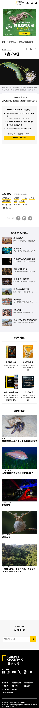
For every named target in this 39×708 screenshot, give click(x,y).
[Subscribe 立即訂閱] (33, 639)
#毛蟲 (25, 205)
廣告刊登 (15, 686)
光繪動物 (6, 505)
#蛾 (15, 201)
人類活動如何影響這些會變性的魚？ (17, 473)
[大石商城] (36, 3)
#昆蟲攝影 (6, 201)
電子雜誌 (10, 42)
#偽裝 (22, 201)
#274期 (17, 205)
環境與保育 (28, 42)
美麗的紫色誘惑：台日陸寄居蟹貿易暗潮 (19, 441)
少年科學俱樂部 (8, 692)
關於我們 (5, 683)
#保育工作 (6, 205)
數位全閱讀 (6, 689)
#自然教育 (6, 208)
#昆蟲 (24, 198)
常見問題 (5, 686)
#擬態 (32, 198)
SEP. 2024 (19, 42)
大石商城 (15, 689)
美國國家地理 (16, 683)
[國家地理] (19, 4)
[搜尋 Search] (32, 3)
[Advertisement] (19, 170)
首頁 (4, 42)
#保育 (16, 198)
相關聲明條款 (28, 683)
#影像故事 (6, 198)
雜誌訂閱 (27, 686)
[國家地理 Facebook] (3, 672)
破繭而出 (6, 537)
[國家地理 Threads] (25, 673)
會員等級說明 (31, 101)
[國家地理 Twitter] (19, 673)
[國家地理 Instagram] (8, 672)
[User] (27, 3)
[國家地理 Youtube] (14, 672)
